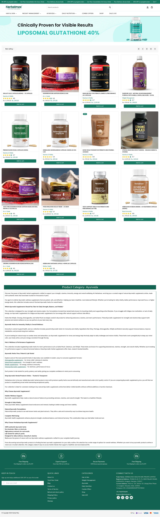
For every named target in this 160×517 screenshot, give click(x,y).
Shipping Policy (53, 495)
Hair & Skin (10, 13)
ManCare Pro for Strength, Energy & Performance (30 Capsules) (99, 94)
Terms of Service (53, 489)
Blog (49, 483)
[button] (151, 7)
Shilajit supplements (11, 364)
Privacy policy (52, 498)
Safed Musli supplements (13, 362)
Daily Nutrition (68, 13)
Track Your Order (53, 480)
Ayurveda (51, 13)
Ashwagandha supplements (14, 360)
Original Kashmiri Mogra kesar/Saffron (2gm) (18, 263)
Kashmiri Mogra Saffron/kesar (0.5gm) (55, 93)
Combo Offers (88, 13)
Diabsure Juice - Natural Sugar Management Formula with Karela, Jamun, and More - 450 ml (138, 94)
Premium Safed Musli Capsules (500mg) (15, 150)
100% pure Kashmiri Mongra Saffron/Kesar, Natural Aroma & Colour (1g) (20, 207)
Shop (102, 13)
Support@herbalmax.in (123, 494)
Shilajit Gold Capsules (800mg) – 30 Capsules (17, 93)
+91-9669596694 (122, 492)
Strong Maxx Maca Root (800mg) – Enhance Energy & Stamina (139, 151)
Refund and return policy (56, 492)
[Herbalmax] (14, 7)
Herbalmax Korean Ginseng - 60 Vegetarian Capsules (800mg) (139, 207)
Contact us (51, 486)
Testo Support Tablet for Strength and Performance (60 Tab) (96, 207)
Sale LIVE (112, 13)
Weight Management (30, 13)
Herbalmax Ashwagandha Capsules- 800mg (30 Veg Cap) (59, 151)
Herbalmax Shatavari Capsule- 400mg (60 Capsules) (59, 263)
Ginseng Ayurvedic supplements (15, 367)
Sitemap (50, 501)
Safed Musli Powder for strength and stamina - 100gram (98, 151)
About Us (51, 477)
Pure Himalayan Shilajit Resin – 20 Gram (56, 207)
